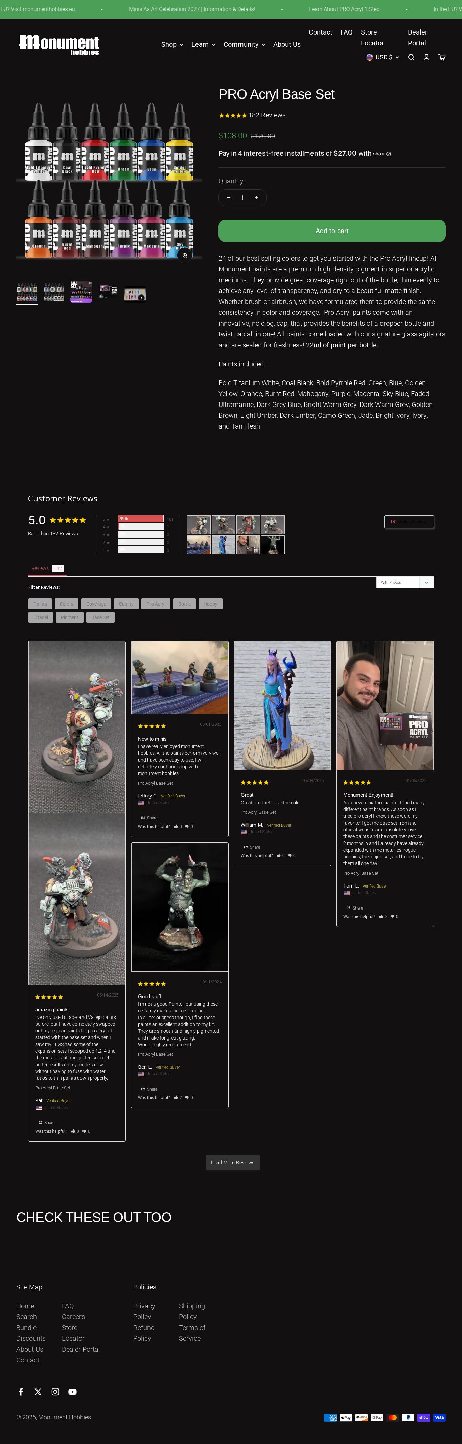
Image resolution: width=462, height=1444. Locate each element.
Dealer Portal (81, 1349)
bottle (184, 604)
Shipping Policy (192, 1311)
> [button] (233, 1162)
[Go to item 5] (135, 295)
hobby (210, 604)
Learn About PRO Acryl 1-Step (322, 9)
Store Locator (73, 1332)
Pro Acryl (155, 604)
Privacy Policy (144, 1311)
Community (241, 45)
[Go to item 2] (54, 293)
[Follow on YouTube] (72, 1391)
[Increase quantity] (256, 198)
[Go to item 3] (81, 293)
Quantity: (231, 181)
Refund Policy (144, 1332)
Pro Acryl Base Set (52, 1087)
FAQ (347, 32)
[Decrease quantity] (228, 198)
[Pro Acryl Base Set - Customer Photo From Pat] (198, 525)
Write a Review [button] (412, 521)
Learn (200, 45)
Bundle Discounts (31, 1332)
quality (126, 604)
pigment (69, 617)
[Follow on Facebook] (20, 1391)
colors (66, 604)
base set (100, 617)
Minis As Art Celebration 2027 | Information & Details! (170, 9)
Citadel (40, 617)
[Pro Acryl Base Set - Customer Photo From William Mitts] (223, 545)
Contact (320, 32)
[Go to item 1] (27, 293)
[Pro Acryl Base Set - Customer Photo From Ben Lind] (272, 545)
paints (40, 604)
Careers (73, 1317)
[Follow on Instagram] (55, 1391)
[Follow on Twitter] (38, 1391)
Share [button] (48, 1122)
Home (25, 1306)
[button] (75, 1131)
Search (26, 1317)
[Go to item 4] (108, 293)
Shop (169, 45)
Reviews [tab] (40, 568)
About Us (287, 45)
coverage (96, 604)
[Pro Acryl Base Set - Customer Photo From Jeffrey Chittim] (198, 545)
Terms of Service (192, 1332)
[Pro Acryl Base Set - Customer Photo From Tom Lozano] (248, 545)
